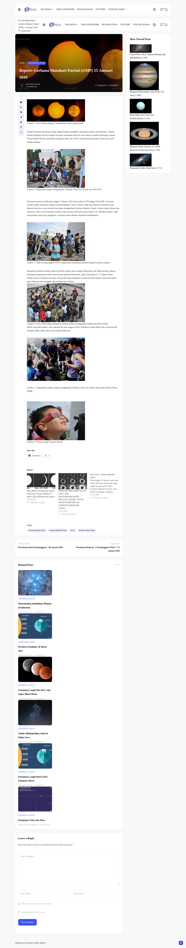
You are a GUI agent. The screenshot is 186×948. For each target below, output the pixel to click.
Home (22, 63)
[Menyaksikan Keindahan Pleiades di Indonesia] (35, 582)
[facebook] (21, 102)
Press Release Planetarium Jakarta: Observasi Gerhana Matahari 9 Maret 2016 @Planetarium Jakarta (41, 494)
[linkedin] (21, 122)
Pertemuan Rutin (36, 919)
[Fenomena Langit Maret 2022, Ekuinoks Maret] (35, 756)
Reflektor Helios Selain (87, 530)
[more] (21, 132)
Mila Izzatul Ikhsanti (28, 825)
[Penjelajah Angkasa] (30, 9)
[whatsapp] (21, 127)
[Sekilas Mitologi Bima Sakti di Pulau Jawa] (35, 712)
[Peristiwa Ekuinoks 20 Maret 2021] (35, 626)
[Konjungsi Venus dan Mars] (35, 799)
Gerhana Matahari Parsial (58, 530)
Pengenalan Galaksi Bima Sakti (142, 168)
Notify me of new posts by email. (33, 912)
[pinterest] (21, 112)
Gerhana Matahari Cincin (36, 530)
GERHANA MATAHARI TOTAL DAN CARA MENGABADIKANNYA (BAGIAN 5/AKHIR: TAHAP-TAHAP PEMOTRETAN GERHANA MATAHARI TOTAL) (72, 499)
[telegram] (21, 117)
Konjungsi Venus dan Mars (31, 820)
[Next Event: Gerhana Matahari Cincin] (105, 486)
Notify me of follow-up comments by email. (37, 904)
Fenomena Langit (36, 63)
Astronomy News (26, 642)
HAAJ (72, 530)
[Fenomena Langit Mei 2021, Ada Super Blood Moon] (35, 669)
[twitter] (21, 107)
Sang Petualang (33, 84)
